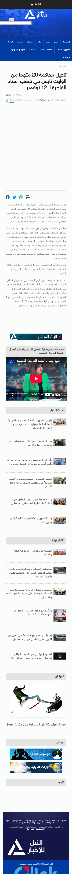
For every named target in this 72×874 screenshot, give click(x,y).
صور (18, 822)
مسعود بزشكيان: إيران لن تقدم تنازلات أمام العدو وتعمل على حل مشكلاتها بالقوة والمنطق (29, 593)
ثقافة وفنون (17, 820)
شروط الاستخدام (17, 827)
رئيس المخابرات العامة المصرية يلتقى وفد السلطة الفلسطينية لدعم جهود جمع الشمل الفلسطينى (29, 424)
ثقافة (10, 42)
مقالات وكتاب (46, 49)
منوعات (66, 57)
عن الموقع (59, 827)
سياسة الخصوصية (45, 827)
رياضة (20, 42)
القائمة (38, 4)
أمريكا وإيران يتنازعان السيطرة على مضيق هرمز (37, 725)
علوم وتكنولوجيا (18, 49)
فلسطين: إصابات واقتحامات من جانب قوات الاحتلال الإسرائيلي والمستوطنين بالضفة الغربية (30, 572)
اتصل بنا (30, 829)
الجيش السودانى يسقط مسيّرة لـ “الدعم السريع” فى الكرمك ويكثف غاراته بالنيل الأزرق (30, 482)
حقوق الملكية (30, 827)
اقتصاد (30, 42)
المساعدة (40, 829)
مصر (56, 42)
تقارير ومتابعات (63, 49)
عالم (39, 42)
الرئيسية (66, 42)
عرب (48, 42)
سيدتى (41, 822)
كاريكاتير (59, 676)
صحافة (33, 49)
